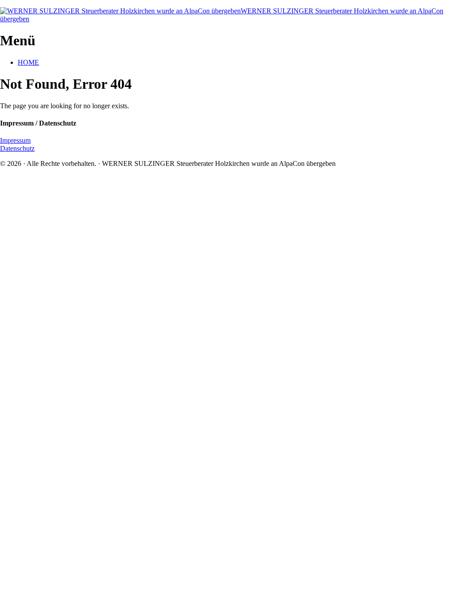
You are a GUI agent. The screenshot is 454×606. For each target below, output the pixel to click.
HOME (28, 62)
